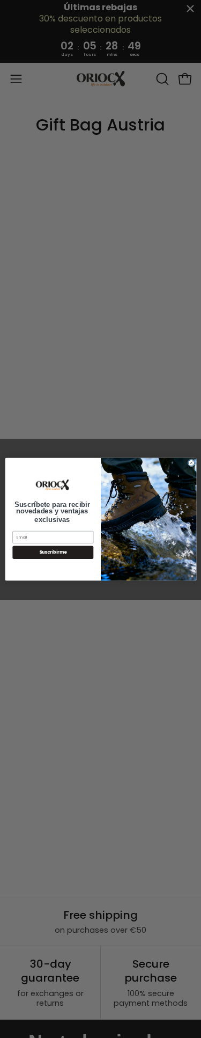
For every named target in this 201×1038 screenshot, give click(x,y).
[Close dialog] (191, 463)
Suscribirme (52, 552)
